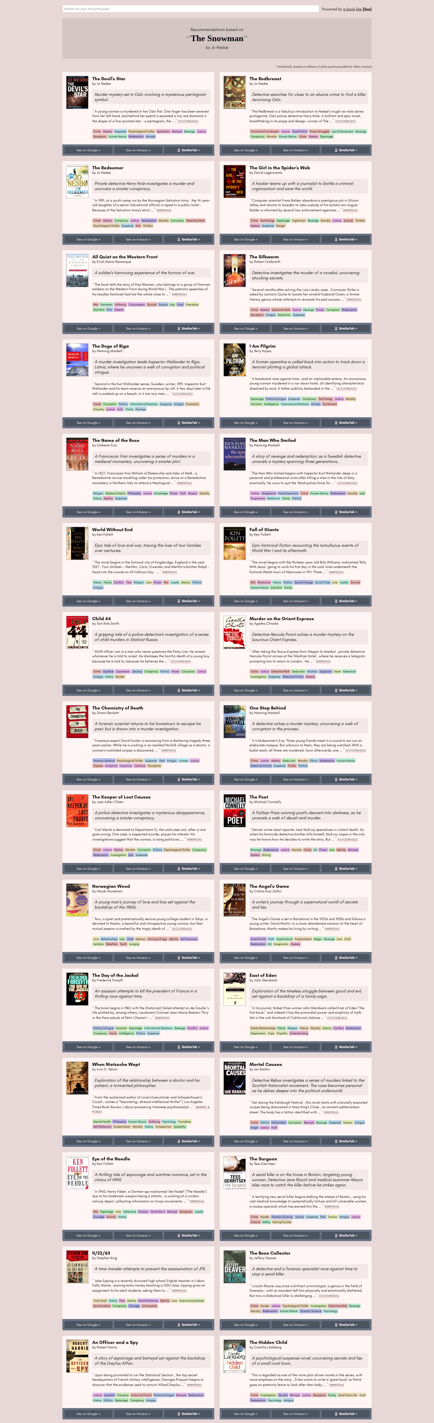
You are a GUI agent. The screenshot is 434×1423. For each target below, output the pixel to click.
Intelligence (271, 404)
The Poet (259, 797)
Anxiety (150, 136)
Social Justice (101, 1306)
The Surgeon (263, 1158)
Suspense (120, 131)
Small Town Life (347, 1395)
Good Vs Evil (299, 131)
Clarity (129, 409)
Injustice (108, 671)
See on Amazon (137, 150)
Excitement (330, 404)
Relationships (109, 939)
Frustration (192, 404)
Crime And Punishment (265, 131)
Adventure (349, 671)
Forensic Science (104, 760)
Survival (348, 220)
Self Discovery (188, 939)
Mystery (107, 131)
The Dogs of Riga (110, 346)
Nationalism (278, 1122)
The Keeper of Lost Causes (121, 797)
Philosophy (134, 493)
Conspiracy (257, 136)
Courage (98, 1216)
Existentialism (303, 939)
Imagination (281, 944)
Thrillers (148, 225)
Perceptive (154, 765)
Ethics (313, 760)
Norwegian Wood (111, 886)
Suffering (120, 304)
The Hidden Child (268, 1342)
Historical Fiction (141, 1395)
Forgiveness (258, 498)
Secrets (283, 1395)
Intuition (312, 671)
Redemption (136, 136)
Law (130, 855)
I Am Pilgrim (263, 346)
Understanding (299, 1033)
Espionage (326, 136)
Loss (172, 304)
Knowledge (161, 493)
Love (148, 582)
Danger (280, 225)
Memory (140, 939)
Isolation (98, 944)
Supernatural (284, 939)
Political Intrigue (276, 399)
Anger (254, 1127)
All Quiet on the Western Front (125, 256)
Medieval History (115, 493)
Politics (123, 404)
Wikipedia (164, 210)
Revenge (189, 131)
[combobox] (190, 8)
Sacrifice (98, 309)
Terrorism (256, 404)
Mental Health (102, 1121)
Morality (271, 136)
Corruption (177, 220)
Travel (337, 671)
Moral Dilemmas (148, 1300)
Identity (341, 849)
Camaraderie (137, 304)
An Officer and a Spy (115, 1342)
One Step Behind (268, 708)
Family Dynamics (288, 493)
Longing (134, 944)
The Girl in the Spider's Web (280, 167)
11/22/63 (101, 1253)
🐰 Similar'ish (187, 150)
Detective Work (195, 220)
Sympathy (180, 1126)
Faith (271, 939)
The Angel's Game (269, 886)
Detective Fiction (293, 676)
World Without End (112, 529)
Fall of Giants (264, 529)
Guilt (347, 939)
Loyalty (175, 582)
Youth (123, 944)
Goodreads (188, 121)
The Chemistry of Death (117, 708)
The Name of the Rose (115, 440)
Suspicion (326, 671)
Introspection (163, 1126)
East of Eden (263, 975)
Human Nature (117, 136)
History (97, 498)
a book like (357, 9)
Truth (120, 409)
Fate (129, 582)
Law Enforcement (342, 131)
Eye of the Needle (111, 1158)
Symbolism (163, 131)
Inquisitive (126, 765)
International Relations (144, 404)
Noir (138, 225)
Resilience (273, 498)
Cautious (139, 765)
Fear (109, 309)
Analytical (111, 765)
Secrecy (137, 671)
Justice (201, 131)
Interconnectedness (191, 1300)
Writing (266, 855)
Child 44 (101, 618)
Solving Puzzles (281, 1222)
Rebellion (112, 944)
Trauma (163, 304)
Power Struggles (320, 131)
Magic (318, 939)
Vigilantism (299, 220)
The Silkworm (264, 256)
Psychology (169, 1121)
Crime (97, 131)
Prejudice (123, 1395)
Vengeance (269, 493)
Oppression (123, 671)
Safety (266, 1222)
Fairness (141, 409)
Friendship (192, 304)
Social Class (322, 582)
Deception (99, 136)
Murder (120, 676)
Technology (267, 220)
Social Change (304, 582)
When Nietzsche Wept (116, 1064)
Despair (119, 309)
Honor (113, 1033)
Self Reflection (102, 1126)
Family (286, 498)
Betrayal (177, 131)
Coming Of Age (157, 939)
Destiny (185, 582)
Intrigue (270, 314)
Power (320, 309)
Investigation (258, 676)
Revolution (264, 582)
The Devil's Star (108, 78)
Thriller (292, 765)
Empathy (98, 409)
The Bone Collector (270, 1253)
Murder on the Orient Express (282, 618)
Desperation (258, 1033)
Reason (192, 493)
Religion (98, 493)
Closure (98, 765)
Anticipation (149, 1306)
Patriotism (106, 304)
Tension (347, 1122)
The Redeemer (107, 167)
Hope (271, 1033)
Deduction (284, 314)
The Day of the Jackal (115, 975)
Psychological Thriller (142, 131)
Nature (304, 1028)
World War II (158, 1211)
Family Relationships (263, 1028)
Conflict (119, 582)
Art (315, 849)
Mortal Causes (266, 1064)
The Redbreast (265, 78)
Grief (180, 304)
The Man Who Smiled (273, 440)
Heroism (143, 1211)
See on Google (87, 150)
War (95, 304)
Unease (183, 760)
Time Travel (100, 1300)
